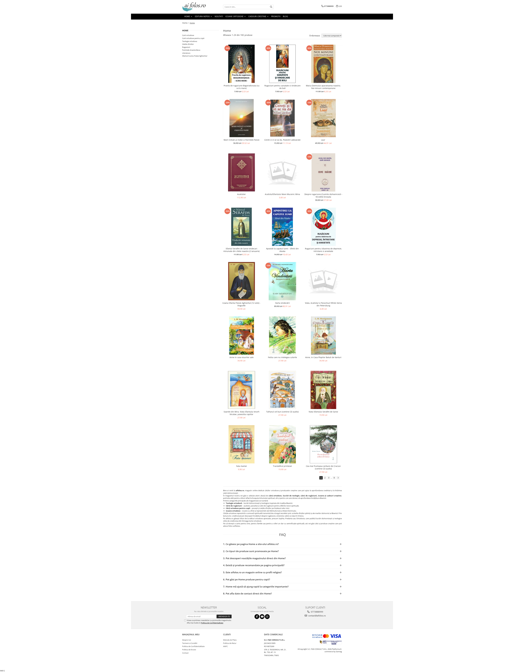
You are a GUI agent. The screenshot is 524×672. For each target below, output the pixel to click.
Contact (185, 653)
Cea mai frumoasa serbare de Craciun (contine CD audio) (323, 467)
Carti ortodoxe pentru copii (193, 38)
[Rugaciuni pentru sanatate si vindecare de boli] (282, 64)
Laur (323, 140)
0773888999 (316, 611)
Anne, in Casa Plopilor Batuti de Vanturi (323, 357)
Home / (185, 23)
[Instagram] (267, 616)
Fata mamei (241, 466)
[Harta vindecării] (282, 281)
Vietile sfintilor (188, 44)
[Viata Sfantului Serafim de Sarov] (323, 390)
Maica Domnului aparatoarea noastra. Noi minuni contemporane (323, 86)
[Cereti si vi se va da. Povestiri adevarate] (282, 118)
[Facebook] (256, 616)
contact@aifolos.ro (317, 615)
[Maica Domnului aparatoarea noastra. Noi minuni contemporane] (323, 64)
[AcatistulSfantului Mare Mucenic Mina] (282, 172)
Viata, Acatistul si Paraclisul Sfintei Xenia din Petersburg (323, 304)
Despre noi (186, 640)
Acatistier (241, 194)
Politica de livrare (189, 649)
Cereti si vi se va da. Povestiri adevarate (282, 140)
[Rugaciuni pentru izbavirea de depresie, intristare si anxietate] (323, 227)
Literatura (186, 53)
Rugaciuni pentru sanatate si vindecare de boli (282, 86)
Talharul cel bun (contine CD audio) (282, 411)
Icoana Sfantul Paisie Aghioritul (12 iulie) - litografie (241, 304)
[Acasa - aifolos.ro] (195, 7)
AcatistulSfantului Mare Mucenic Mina (282, 194)
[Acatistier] (241, 172)
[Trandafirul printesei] (282, 444)
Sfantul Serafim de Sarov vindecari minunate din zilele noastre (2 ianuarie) (241, 249)
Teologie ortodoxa (189, 41)
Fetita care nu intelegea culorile (282, 357)
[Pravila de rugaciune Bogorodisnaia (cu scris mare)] (241, 64)
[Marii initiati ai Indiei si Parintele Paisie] (241, 118)
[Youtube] (262, 616)
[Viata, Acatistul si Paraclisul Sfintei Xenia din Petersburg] (323, 281)
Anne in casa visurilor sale (242, 357)
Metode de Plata (229, 640)
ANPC (225, 646)
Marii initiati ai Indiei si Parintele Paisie (241, 140)
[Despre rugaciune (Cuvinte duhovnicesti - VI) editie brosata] (323, 172)
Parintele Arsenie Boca (191, 50)
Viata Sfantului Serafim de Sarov (323, 411)
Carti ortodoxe (188, 35)
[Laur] (323, 118)
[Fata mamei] (241, 444)
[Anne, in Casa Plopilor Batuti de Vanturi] (323, 335)
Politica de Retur (229, 643)
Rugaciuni (186, 47)
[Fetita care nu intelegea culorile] (282, 335)
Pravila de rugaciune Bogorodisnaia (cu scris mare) (241, 86)
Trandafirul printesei (282, 466)
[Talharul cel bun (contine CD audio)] (282, 390)
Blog (285, 16)
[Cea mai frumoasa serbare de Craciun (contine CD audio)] (323, 444)
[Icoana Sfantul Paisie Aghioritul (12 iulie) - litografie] (241, 281)
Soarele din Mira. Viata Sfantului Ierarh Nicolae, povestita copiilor (241, 413)
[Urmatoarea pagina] (338, 478)
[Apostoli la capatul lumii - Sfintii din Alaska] (282, 227)
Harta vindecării (282, 303)
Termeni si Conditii (189, 643)
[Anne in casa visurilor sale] (241, 335)
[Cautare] (271, 7)
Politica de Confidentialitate (212, 623)
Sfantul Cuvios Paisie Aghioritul (194, 56)
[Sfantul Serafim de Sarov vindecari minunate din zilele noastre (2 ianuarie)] (241, 227)
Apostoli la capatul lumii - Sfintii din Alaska (282, 249)
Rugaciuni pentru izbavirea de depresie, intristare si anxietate (323, 249)
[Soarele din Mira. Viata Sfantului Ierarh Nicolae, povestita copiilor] (241, 390)
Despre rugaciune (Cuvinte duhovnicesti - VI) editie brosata (323, 195)
